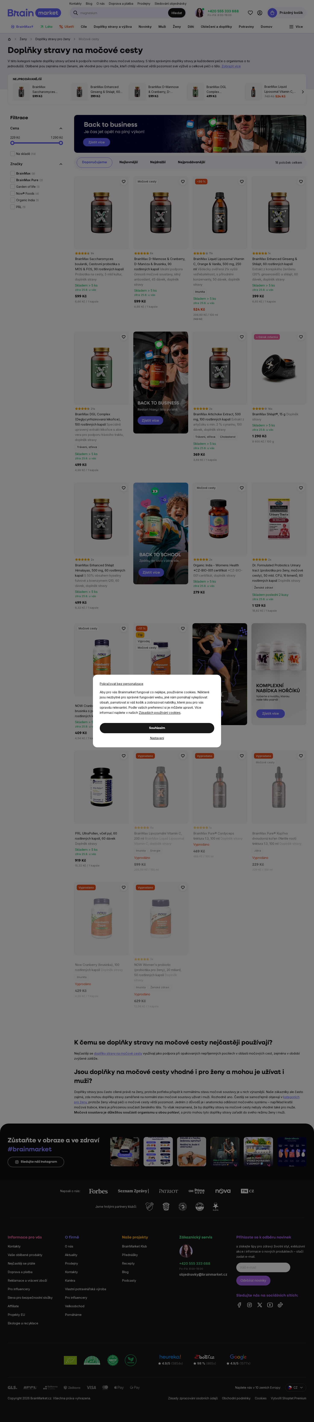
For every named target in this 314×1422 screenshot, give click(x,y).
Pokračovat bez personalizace (121, 684)
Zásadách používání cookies (159, 713)
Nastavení (157, 738)
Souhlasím (157, 728)
